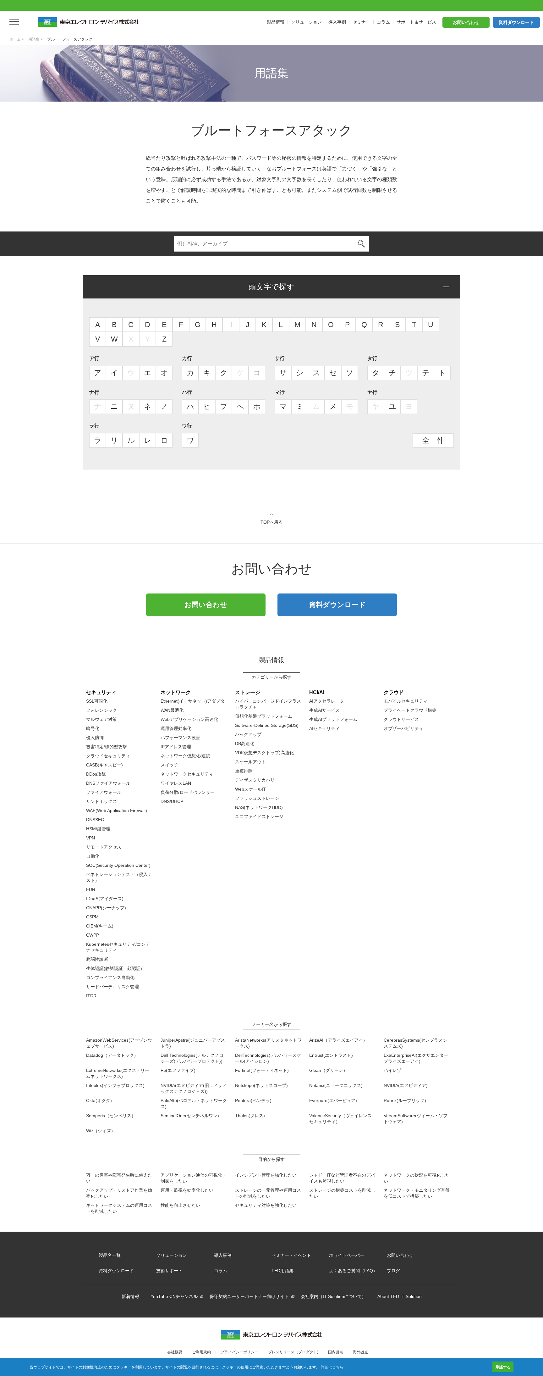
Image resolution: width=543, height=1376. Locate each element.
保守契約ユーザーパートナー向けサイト (249, 1296)
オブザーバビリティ (403, 728)
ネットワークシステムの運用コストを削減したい (119, 1208)
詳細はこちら (332, 1366)
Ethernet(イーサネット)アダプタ (193, 701)
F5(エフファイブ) (178, 1070)
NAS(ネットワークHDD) (259, 807)
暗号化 (92, 728)
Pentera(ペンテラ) (253, 1100)
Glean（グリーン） (328, 1070)
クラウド (394, 692)
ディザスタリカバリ (255, 780)
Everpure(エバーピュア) (333, 1100)
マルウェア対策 (101, 719)
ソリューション (171, 1255)
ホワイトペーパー (346, 1255)
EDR (90, 889)
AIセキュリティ (324, 728)
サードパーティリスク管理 (112, 986)
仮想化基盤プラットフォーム (263, 716)
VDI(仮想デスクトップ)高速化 (264, 752)
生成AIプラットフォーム (333, 719)
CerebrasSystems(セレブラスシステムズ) (415, 1043)
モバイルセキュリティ (406, 701)
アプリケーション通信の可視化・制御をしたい (194, 1178)
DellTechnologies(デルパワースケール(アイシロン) (268, 1058)
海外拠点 (360, 1352)
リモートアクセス (103, 847)
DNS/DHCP (172, 801)
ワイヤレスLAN (176, 783)
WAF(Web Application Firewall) (116, 810)
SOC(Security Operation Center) (118, 865)
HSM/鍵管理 (98, 828)
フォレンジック (101, 710)
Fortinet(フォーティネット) (262, 1070)
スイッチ (169, 764)
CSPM (92, 916)
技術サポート (169, 1270)
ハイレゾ (392, 1070)
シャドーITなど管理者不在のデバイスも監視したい (342, 1178)
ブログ (393, 1270)
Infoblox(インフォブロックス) (115, 1085)
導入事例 (223, 1255)
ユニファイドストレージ (259, 816)
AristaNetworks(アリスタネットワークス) (268, 1043)
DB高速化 (244, 743)
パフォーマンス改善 (180, 737)
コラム (220, 1270)
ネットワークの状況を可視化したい (417, 1178)
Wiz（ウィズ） (100, 1130)
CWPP (92, 935)
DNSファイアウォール (108, 783)
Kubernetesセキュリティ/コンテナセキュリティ (118, 947)
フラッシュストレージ (257, 798)
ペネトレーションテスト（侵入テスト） (119, 877)
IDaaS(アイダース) (104, 898)
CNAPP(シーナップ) (106, 907)
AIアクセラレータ (326, 701)
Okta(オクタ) (99, 1100)
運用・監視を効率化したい (187, 1190)
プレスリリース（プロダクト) (293, 1352)
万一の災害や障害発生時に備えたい (119, 1178)
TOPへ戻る (272, 522)
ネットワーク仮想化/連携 (185, 755)
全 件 (433, 440)
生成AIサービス (324, 710)
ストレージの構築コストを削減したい (342, 1193)
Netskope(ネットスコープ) (261, 1085)
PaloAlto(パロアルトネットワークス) (194, 1103)
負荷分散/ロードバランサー (188, 792)
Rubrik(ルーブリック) (405, 1100)
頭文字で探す (271, 286)
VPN (90, 837)
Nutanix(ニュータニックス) (336, 1085)
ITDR (91, 995)
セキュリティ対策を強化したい (266, 1205)
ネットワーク (176, 692)
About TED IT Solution (399, 1296)
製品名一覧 (110, 1255)
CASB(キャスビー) (104, 764)
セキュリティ (101, 692)
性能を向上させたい (180, 1205)
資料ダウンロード (516, 22)
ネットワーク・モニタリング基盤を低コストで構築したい (417, 1193)
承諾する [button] (503, 1367)
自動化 (92, 856)
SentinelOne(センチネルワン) (190, 1115)
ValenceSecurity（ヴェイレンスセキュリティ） (340, 1118)
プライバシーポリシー (239, 1352)
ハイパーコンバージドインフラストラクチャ (268, 704)
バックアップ (248, 734)
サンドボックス (101, 801)
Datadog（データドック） (112, 1055)
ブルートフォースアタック (69, 39)
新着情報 (130, 1296)
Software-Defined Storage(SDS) (267, 725)
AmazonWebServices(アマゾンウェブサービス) (119, 1043)
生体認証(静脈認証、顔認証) (114, 968)
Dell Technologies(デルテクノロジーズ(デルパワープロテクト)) (192, 1058)
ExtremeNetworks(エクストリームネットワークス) (117, 1073)
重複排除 (244, 770)
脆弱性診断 (97, 959)
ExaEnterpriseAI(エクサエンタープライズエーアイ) (416, 1058)
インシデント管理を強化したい (266, 1175)
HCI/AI (316, 692)
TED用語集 (282, 1270)
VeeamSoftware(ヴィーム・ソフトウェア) (415, 1118)
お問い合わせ (466, 22)
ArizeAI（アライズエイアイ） (338, 1040)
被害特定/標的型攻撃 (106, 746)
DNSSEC (95, 819)
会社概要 (174, 1352)
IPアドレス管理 (176, 746)
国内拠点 (335, 1352)
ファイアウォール (103, 792)
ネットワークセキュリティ (187, 774)
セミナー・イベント (291, 1255)
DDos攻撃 (96, 774)
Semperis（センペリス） (111, 1115)
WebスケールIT (250, 789)
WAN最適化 (172, 710)
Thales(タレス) (250, 1115)
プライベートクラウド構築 (410, 710)
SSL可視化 (96, 701)
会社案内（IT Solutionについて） (333, 1296)
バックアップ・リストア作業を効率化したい (119, 1193)
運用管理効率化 (176, 728)
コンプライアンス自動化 (110, 977)
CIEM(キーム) (99, 925)
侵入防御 (95, 737)
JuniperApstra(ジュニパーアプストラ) (193, 1043)
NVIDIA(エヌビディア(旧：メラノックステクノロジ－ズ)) (194, 1088)
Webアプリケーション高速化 (189, 719)
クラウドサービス (401, 719)
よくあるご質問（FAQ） (353, 1270)
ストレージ (247, 692)
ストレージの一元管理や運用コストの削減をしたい (268, 1193)
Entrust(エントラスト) (331, 1055)
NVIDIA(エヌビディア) (406, 1085)
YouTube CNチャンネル (174, 1296)
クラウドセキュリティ (108, 755)
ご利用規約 (201, 1352)
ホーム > (16, 39)
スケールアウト (250, 761)
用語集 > (35, 39)
